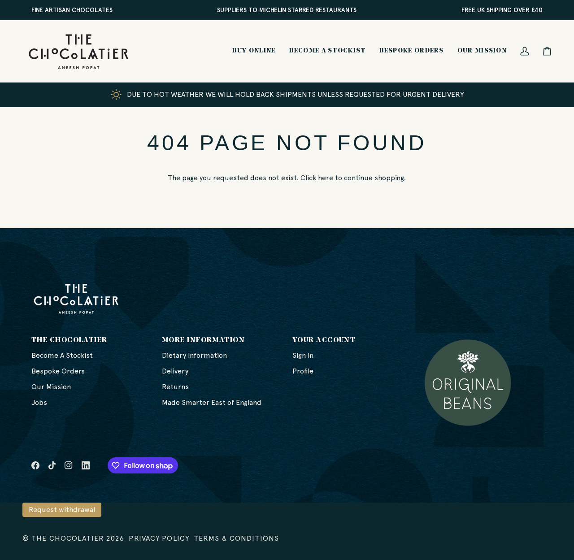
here (325, 178)
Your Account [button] (324, 340)
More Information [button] (203, 340)
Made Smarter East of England (211, 402)
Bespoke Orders (58, 371)
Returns (175, 386)
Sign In (302, 355)
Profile (302, 371)
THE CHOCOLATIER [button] (69, 340)
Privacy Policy (159, 538)
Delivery (175, 371)
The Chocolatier (67, 538)
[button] (254, 51)
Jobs (39, 402)
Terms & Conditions (236, 538)
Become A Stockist (62, 355)
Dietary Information (194, 355)
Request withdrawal (62, 509)
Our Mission (51, 386)
